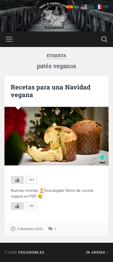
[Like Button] (17, 180)
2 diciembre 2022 (30, 229)
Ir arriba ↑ (97, 252)
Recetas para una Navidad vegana (50, 91)
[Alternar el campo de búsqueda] (104, 39)
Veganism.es (31, 252)
